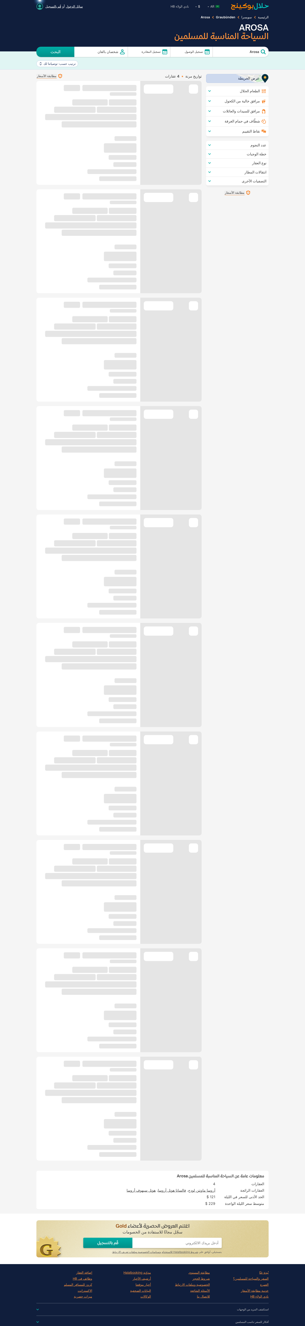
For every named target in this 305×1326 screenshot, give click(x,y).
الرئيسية (263, 17)
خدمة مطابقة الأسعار (255, 1290)
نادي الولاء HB (180, 6)
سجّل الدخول (74, 6)
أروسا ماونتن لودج (201, 1190)
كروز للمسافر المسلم (78, 1284)
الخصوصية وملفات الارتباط (192, 1284)
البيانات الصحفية (140, 1290)
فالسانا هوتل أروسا (172, 1190)
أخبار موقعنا (143, 1284)
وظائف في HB (82, 1278)
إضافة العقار (84, 1272)
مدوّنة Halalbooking (137, 1272)
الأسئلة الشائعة (200, 1290)
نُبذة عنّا (264, 1272)
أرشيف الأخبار (142, 1278)
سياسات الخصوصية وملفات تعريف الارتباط (136, 1252)
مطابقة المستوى (199, 1272)
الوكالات (145, 1296)
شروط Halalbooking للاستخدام (180, 1252)
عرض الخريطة (248, 78)
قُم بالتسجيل (53, 6)
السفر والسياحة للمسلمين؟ (251, 1278)
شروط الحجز (201, 1278)
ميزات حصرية (83, 1296)
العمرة (264, 1284)
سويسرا (246, 17)
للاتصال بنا (203, 1296)
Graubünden (225, 17)
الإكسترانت (85, 1290)
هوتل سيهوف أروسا (141, 1190)
